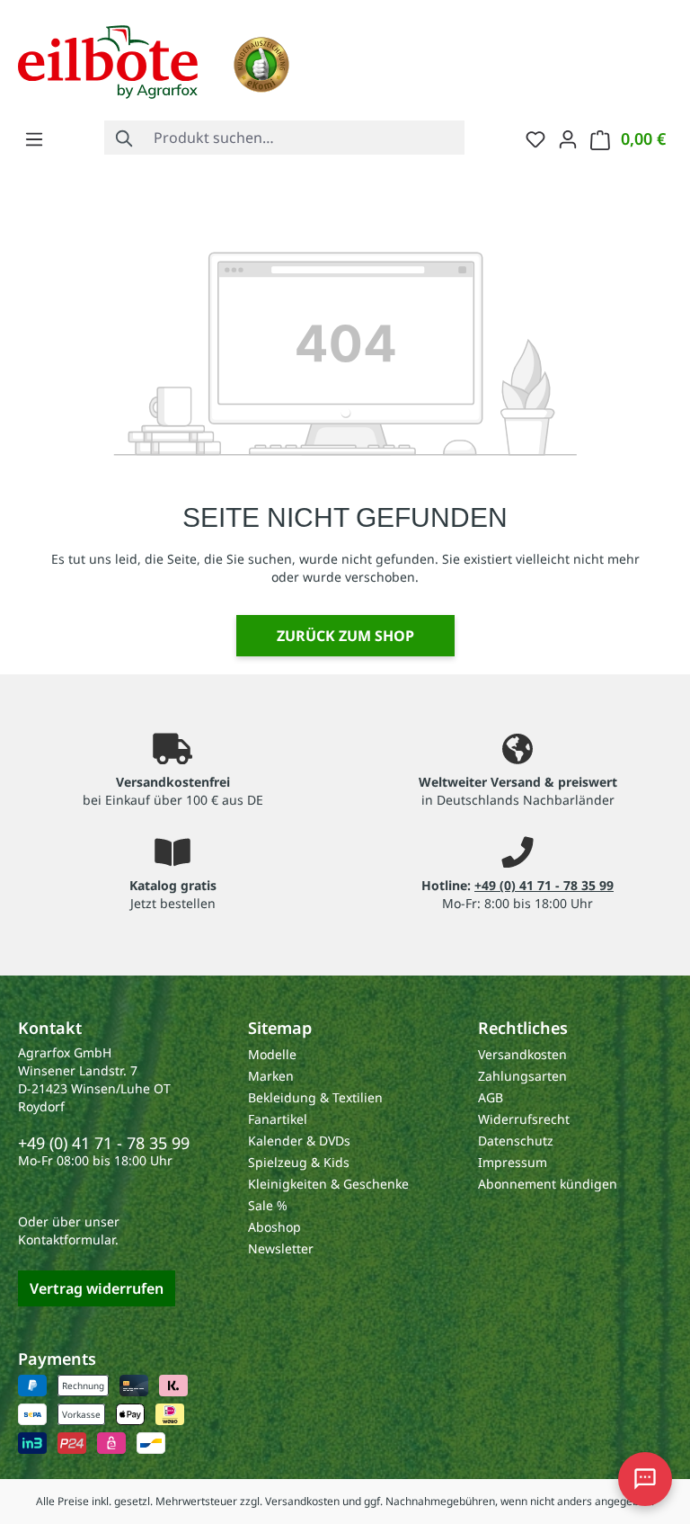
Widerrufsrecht (524, 1118)
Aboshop (274, 1226)
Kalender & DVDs (299, 1140)
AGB (490, 1097)
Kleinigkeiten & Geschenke (328, 1183)
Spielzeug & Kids (298, 1162)
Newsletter (281, 1248)
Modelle (272, 1054)
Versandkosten (522, 1054)
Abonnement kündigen (547, 1183)
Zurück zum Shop (345, 636)
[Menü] (34, 138)
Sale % (268, 1205)
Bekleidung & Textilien (315, 1097)
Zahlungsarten (522, 1075)
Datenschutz (515, 1140)
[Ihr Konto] (568, 138)
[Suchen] (125, 137)
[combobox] (305, 137)
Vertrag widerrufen (97, 1288)
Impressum (512, 1162)
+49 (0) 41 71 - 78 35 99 (544, 885)
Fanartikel (277, 1118)
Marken (271, 1075)
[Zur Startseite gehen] (108, 60)
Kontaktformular (66, 1239)
